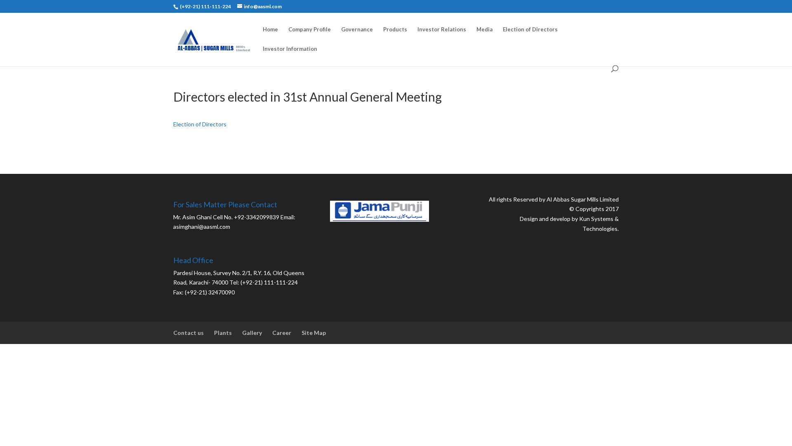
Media (484, 29)
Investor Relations (441, 29)
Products (395, 29)
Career (281, 332)
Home (270, 29)
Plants (223, 332)
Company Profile (309, 29)
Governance (357, 29)
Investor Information (290, 49)
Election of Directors (530, 29)
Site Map (314, 332)
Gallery (252, 332)
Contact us (188, 332)
